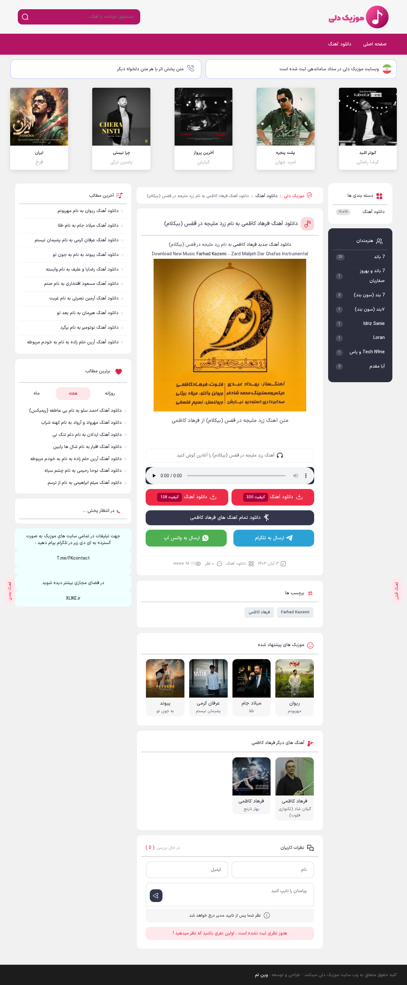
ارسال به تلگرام (269, 538)
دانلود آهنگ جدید (274, 244)
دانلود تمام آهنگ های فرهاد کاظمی (225, 517)
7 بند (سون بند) (369, 295)
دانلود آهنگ (339, 44)
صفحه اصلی (375, 44)
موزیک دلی (357, 17)
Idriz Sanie (374, 323)
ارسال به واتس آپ (182, 538)
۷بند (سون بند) (370, 309)
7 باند (379, 257)
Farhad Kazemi (295, 612)
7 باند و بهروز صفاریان (372, 276)
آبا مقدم (377, 366)
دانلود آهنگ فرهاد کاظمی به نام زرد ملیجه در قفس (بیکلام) (231, 224)
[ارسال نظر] (156, 895)
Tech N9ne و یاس (367, 352)
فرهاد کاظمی (259, 612)
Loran (379, 337)
